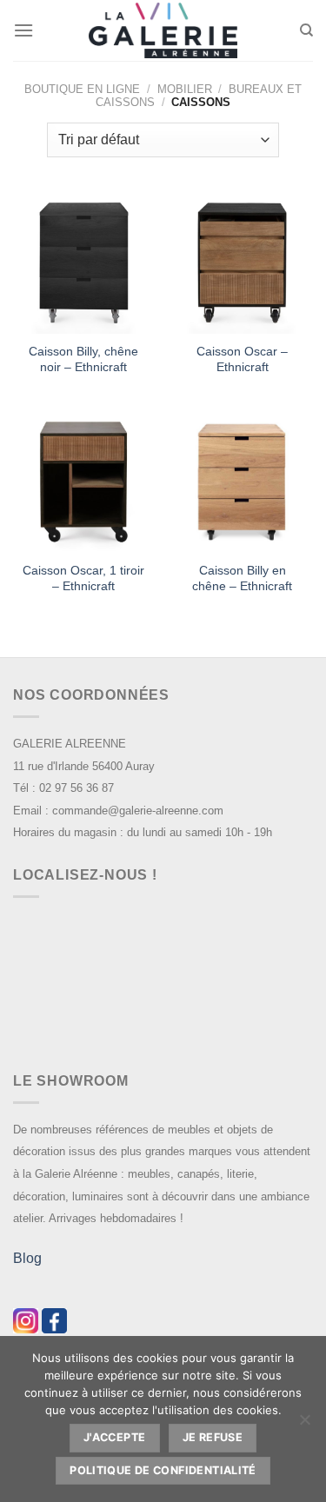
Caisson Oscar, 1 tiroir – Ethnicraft (83, 578)
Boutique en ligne (82, 89)
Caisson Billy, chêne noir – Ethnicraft (83, 359)
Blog (27, 1258)
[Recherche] (306, 30)
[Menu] (23, 30)
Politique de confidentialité (163, 1470)
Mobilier (184, 89)
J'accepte (114, 1437)
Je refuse (213, 1437)
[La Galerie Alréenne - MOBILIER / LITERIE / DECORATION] (163, 31)
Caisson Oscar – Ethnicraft (242, 359)
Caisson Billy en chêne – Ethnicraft (242, 578)
